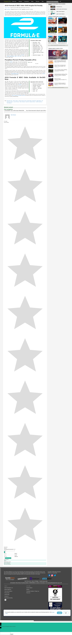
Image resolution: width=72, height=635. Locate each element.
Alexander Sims (9, 100)
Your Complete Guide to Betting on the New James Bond (60, 70)
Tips (42, 1)
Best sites (14, 1)
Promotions (26, 1)
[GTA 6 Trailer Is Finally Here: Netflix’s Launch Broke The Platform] (50, 66)
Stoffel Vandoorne (39, 101)
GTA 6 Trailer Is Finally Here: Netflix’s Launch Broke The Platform (60, 66)
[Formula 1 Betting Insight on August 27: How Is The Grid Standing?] (50, 84)
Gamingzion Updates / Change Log (32, 591)
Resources (28, 592)
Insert (12, 634)
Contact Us (6, 596)
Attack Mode (29, 100)
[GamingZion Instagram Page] (52, 575)
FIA (42, 100)
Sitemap (27, 589)
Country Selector (29, 587)
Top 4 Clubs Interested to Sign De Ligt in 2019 (35, 110)
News (32, 1)
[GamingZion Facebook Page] (49, 575)
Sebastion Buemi (32, 101)
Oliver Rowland (22, 101)
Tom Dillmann (9, 102)
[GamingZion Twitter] (55, 575)
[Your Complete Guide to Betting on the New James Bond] (50, 70)
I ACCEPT (59, 613)
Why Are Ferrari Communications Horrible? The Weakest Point (60, 79)
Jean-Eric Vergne (10, 101)
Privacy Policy (6, 592)
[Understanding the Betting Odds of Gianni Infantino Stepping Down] (50, 75)
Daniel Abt (34, 100)
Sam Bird (27, 101)
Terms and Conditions (8, 591)
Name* (16, 553)
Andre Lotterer (15, 100)
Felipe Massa (38, 100)
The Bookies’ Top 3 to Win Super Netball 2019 (14, 110)
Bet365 (11, 61)
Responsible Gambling (8, 597)
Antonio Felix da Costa (23, 100)
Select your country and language (52, 1)
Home (6, 7)
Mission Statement (7, 589)
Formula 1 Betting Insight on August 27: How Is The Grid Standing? (60, 84)
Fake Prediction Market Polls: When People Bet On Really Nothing (60, 61)
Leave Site (66, 613)
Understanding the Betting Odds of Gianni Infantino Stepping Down (60, 75)
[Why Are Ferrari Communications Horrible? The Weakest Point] (50, 79)
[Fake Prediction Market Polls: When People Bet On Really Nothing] (50, 61)
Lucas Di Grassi (16, 101)
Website (16, 556)
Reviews (20, 1)
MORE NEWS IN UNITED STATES (58, 87)
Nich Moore (8, 9)
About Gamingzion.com (8, 587)
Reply (1, 631)
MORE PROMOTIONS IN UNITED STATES (58, 45)
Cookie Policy (6, 594)
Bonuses (38, 1)
